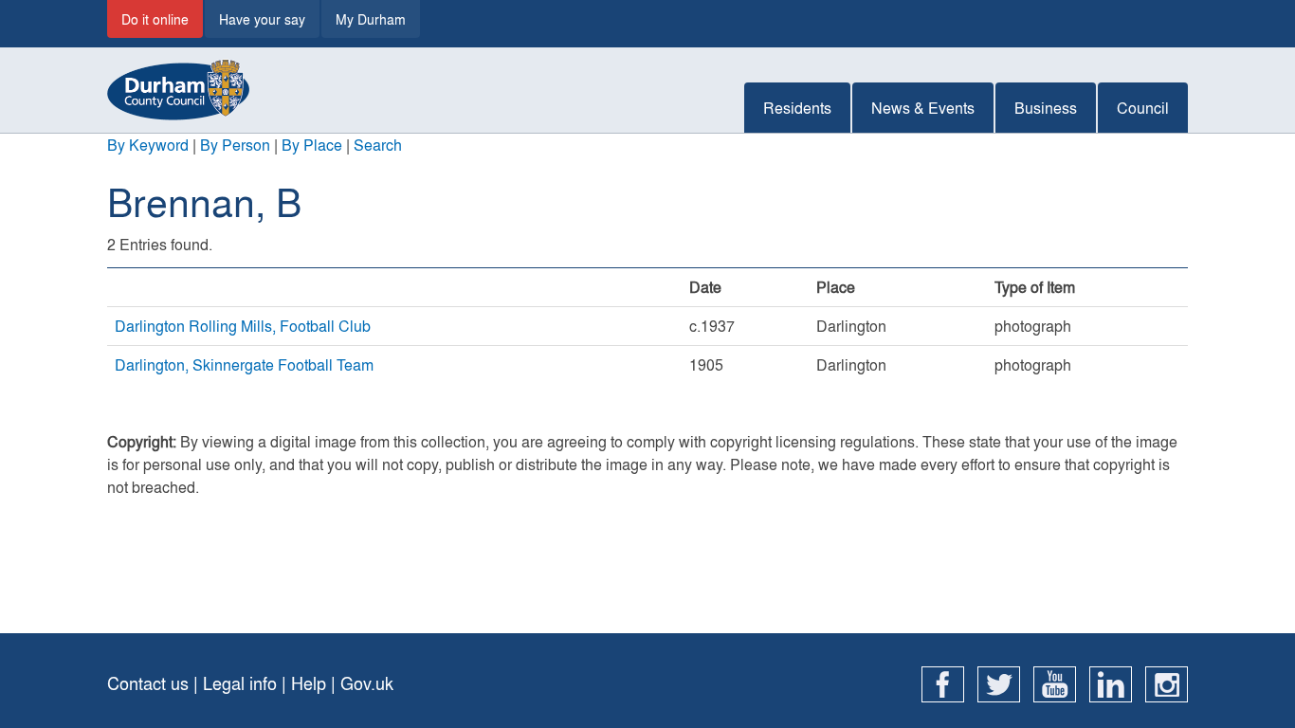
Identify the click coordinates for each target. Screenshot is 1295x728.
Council (1143, 107)
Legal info (240, 683)
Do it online (155, 18)
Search (378, 144)
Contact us (148, 683)
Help (308, 683)
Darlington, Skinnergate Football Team (244, 364)
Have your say (262, 18)
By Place (312, 144)
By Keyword (148, 144)
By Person (235, 144)
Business (1045, 107)
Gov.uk (366, 683)
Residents (797, 107)
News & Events (923, 107)
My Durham (371, 18)
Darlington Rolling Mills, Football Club (243, 326)
